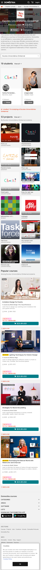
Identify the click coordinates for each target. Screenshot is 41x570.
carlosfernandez (6, 145)
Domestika (4, 540)
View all (17, 64)
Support (19, 540)
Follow (15, 30)
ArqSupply (24, 216)
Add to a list (6, 328)
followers (5, 99)
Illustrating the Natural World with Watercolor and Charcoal (17, 461)
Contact (10, 540)
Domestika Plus (5, 532)
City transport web (27, 240)
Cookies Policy (7, 559)
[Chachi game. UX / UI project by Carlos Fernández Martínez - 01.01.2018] (11, 78)
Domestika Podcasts (33, 529)
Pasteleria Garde (6, 168)
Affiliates (3, 542)
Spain (19, 6)
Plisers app (24, 168)
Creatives (18, 529)
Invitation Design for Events (12, 302)
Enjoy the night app (27, 192)
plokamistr (4, 169)
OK (20, 564)
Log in (37, 2)
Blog (14, 540)
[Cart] (32, 2)
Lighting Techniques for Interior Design (23, 355)
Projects (8, 529)
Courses (3, 529)
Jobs (13, 529)
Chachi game (5, 192)
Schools (24, 529)
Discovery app (5, 265)
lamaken (3, 218)
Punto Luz (4, 143)
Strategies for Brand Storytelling (14, 408)
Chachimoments (26, 143)
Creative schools (10, 6)
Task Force (4, 240)
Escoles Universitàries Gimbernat (20, 21)
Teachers (16, 542)
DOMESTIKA (9, 2)
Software (5, 506)
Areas (3, 503)
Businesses (10, 542)
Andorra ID (24, 265)
